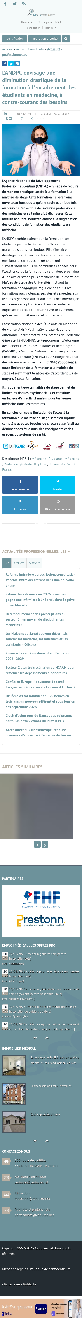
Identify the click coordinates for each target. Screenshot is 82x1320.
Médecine (39, 458)
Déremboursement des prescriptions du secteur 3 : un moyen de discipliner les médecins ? (36, 619)
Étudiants (55, 458)
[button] (21, 118)
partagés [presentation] (34, 563)
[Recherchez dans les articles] (66, 38)
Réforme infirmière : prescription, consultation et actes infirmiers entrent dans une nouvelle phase (41, 580)
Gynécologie (19, 1016)
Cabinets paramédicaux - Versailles (51, 1086)
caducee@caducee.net (31, 1182)
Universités (56, 464)
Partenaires (12, 1284)
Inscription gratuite (44, 38)
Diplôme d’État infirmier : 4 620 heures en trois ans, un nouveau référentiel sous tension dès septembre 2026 (40, 701)
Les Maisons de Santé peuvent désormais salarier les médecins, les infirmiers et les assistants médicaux (37, 639)
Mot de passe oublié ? (49, 22)
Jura (5, 963)
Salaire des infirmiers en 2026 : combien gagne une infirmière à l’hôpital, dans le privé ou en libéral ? (40, 599)
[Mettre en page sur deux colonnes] (10, 118)
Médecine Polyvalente (21, 998)
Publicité (29, 1284)
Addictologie (16, 963)
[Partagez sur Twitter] (11, 63)
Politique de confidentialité (50, 1269)
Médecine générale (17, 464)
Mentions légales (15, 1269)
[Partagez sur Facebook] (4, 63)
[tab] (6, 563)
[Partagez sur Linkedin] (17, 63)
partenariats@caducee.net (34, 1215)
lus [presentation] (7, 563)
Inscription (50, 27)
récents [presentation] (19, 563)
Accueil (7, 49)
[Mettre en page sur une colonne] (7, 118)
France (7, 469)
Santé (71, 464)
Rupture (40, 464)
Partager (39, 118)
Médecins (72, 458)
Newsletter (27, 22)
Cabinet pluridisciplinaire (45, 1114)
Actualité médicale (30, 49)
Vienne (7, 1016)
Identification (33, 27)
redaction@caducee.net (32, 1198)
